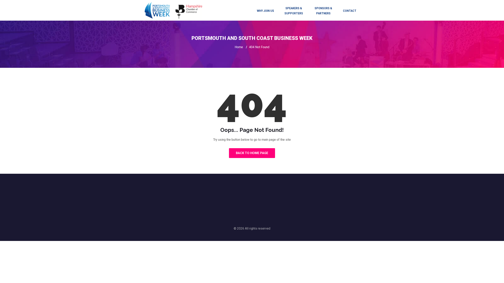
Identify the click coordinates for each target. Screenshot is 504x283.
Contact (349, 10)
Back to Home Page (252, 153)
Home (239, 47)
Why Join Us (265, 10)
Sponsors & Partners (323, 11)
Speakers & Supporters (293, 11)
